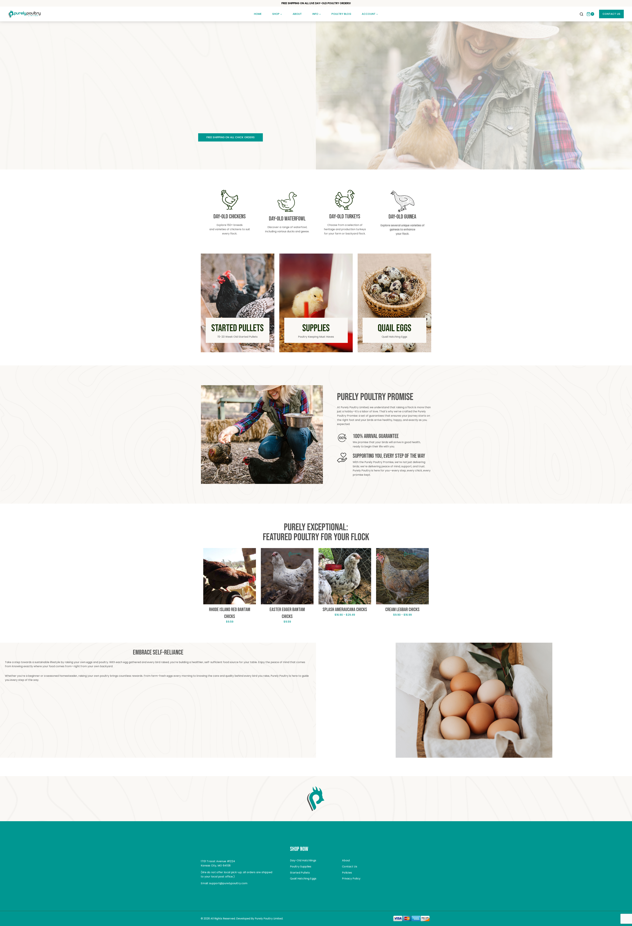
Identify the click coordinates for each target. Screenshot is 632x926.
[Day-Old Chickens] (229, 200)
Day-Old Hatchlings (303, 860)
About (297, 14)
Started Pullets (300, 873)
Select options (230, 632)
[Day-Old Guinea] (402, 201)
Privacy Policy (351, 878)
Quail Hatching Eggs (303, 878)
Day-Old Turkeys (344, 216)
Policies (347, 873)
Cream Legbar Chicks (402, 610)
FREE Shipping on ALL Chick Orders (230, 137)
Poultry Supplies (300, 866)
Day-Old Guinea (402, 216)
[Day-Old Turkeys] (345, 200)
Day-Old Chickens (229, 216)
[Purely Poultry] (24, 14)
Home (258, 14)
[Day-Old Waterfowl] (287, 202)
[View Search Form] (581, 14)
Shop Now (299, 849)
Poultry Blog (341, 14)
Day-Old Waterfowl (287, 218)
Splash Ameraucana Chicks (345, 610)
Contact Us (611, 14)
